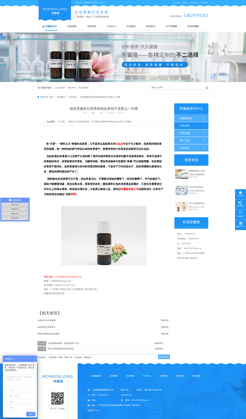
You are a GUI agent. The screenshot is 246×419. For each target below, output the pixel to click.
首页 (51, 97)
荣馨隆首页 (51, 26)
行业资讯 (73, 97)
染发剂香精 (60, 88)
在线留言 (184, 3)
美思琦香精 (84, 88)
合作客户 (185, 148)
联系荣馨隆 (193, 26)
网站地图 (193, 3)
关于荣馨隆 (203, 3)
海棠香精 (72, 88)
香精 (60, 357)
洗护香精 (91, 26)
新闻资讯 (150, 26)
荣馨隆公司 (130, 189)
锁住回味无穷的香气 (47, 327)
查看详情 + (159, 343)
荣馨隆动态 (186, 118)
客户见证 (185, 140)
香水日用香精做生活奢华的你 (61, 349)
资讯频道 (61, 97)
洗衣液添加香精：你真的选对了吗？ (64, 343)
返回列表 (164, 356)
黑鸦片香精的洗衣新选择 (49, 334)
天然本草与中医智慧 (47, 320)
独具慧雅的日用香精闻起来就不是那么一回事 (100, 97)
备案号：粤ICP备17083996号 (148, 390)
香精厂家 (68, 357)
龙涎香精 (53, 357)
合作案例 (131, 26)
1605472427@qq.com (193, 248)
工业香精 (78, 357)
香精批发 (87, 357)
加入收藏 (176, 3)
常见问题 (185, 133)
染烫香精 (72, 26)
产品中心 (111, 26)
